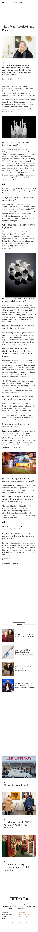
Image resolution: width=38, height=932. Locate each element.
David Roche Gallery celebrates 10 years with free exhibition (18, 867)
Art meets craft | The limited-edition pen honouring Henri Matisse (24, 652)
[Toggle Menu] (3, 3)
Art (3, 62)
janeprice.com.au (9, 559)
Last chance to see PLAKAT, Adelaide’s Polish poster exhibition (17, 825)
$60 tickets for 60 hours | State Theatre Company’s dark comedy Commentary (25, 686)
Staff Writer (19, 79)
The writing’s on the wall (16, 785)
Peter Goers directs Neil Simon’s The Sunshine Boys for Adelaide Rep (25, 669)
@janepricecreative (10, 563)
